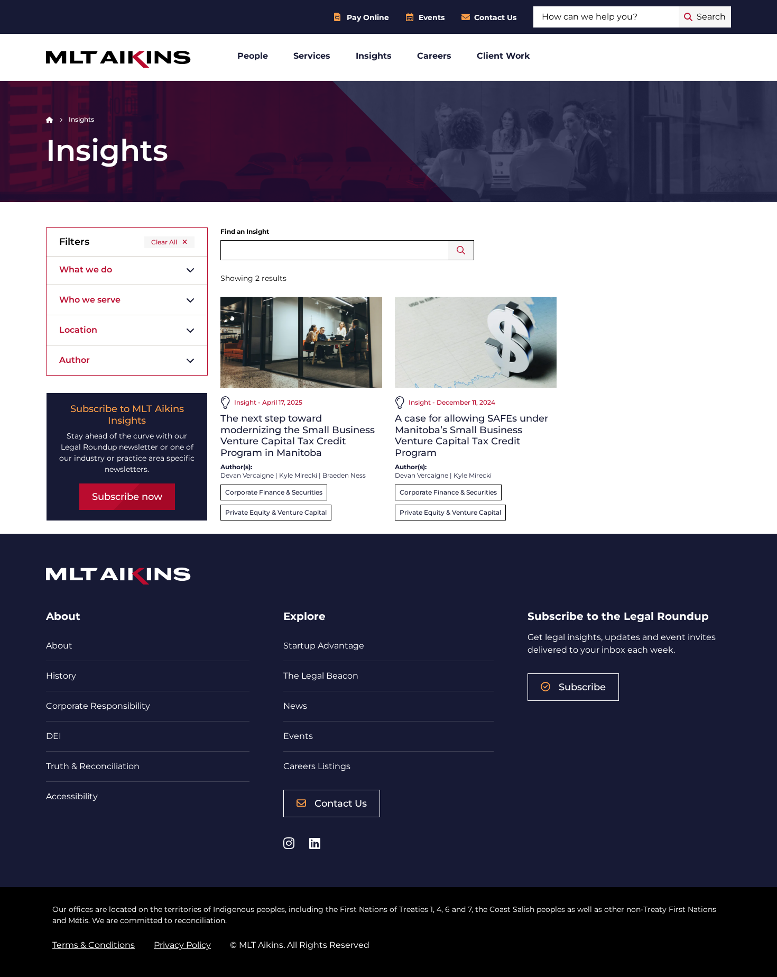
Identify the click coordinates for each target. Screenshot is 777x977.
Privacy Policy (182, 945)
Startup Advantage (323, 646)
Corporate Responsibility (98, 706)
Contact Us (495, 17)
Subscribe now (127, 497)
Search (461, 250)
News (295, 706)
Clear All (164, 242)
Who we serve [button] (90, 300)
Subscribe (582, 687)
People (252, 56)
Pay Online (368, 17)
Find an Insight (244, 231)
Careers (434, 56)
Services (311, 56)
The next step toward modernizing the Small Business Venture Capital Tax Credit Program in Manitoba (297, 436)
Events (432, 17)
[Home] (49, 119)
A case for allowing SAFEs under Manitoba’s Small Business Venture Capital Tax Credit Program (471, 436)
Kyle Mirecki (298, 475)
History (61, 676)
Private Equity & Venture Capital (276, 512)
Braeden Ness (344, 475)
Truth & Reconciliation (93, 766)
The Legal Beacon (320, 676)
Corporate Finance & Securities (273, 492)
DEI (53, 736)
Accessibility (72, 796)
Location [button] (78, 330)
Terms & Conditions (93, 945)
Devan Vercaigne (247, 475)
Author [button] (74, 360)
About (59, 646)
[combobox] (606, 17)
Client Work (503, 56)
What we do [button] (85, 269)
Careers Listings (316, 766)
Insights (374, 56)
